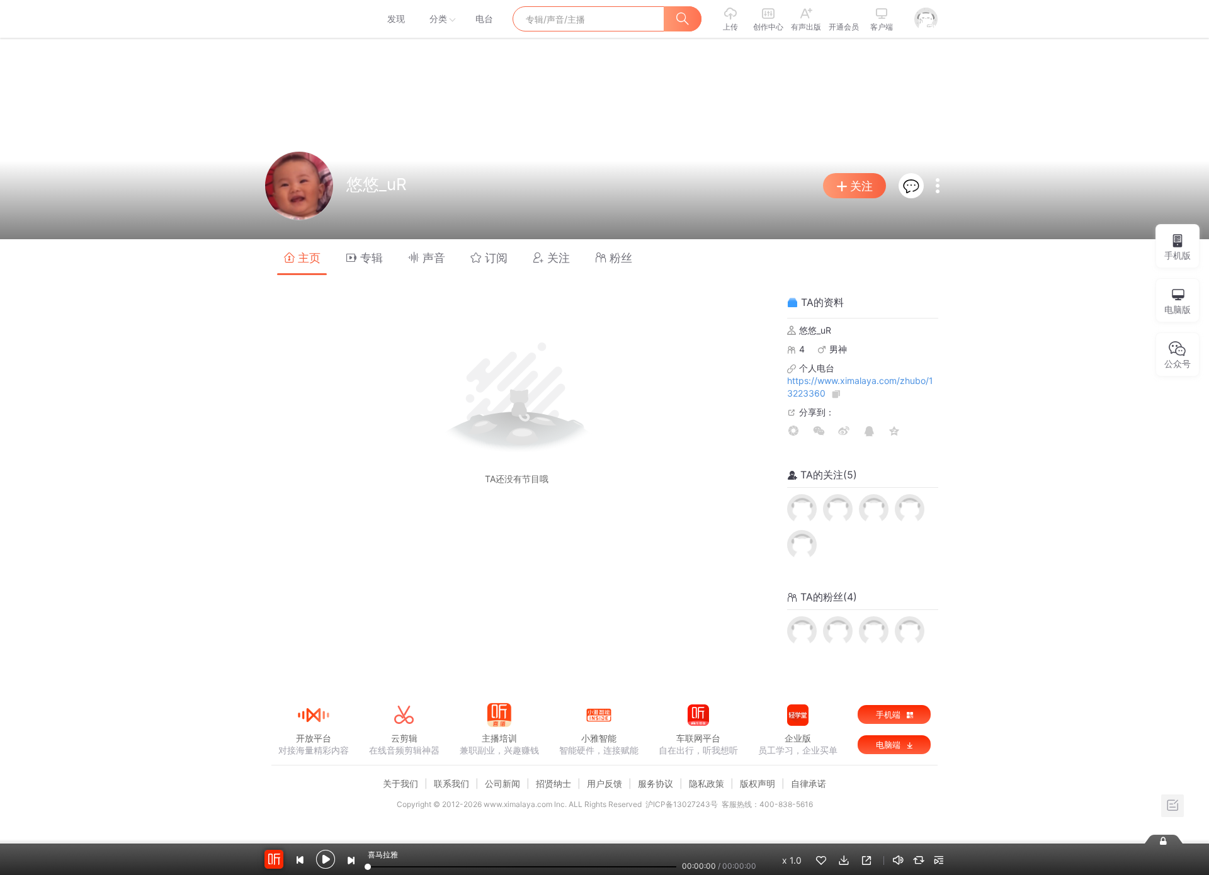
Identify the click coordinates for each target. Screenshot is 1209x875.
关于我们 (400, 783)
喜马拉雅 (312, 19)
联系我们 (451, 783)
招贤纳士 (553, 783)
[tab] (302, 257)
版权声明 (757, 783)
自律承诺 (808, 783)
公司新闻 (502, 783)
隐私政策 (706, 783)
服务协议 (655, 783)
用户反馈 (604, 783)
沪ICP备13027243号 (681, 804)
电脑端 (889, 745)
